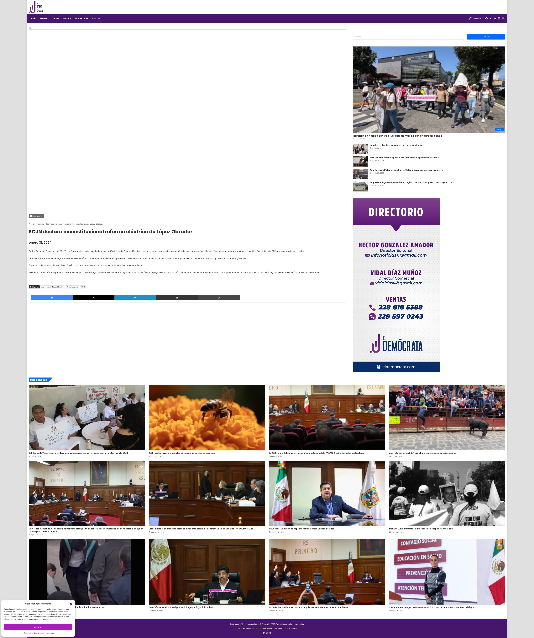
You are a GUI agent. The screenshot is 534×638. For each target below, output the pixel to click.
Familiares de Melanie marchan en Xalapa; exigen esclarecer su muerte (406, 170)
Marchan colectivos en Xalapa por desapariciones (396, 145)
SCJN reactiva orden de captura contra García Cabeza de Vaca (301, 528)
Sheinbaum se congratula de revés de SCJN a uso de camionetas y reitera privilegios (432, 607)
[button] (71, 603)
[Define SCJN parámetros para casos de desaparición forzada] (447, 493)
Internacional (81, 18)
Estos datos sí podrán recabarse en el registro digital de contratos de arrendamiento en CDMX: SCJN (201, 528)
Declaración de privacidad (34, 633)
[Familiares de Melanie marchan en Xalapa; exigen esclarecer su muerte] (360, 174)
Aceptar (38, 627)
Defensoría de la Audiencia (285, 628)
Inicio (33, 18)
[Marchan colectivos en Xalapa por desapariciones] (360, 149)
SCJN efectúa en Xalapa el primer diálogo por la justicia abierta (181, 607)
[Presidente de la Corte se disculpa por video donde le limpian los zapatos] (87, 571)
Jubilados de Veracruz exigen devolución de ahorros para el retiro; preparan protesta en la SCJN (78, 453)
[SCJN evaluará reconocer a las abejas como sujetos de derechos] (207, 417)
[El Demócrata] (36, 7)
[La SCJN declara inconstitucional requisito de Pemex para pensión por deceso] (327, 571)
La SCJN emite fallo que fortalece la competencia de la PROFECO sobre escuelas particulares (316, 453)
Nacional (67, 18)
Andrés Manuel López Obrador (52, 287)
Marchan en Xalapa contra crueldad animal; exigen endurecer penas (397, 135)
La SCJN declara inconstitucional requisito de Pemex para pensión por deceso (309, 607)
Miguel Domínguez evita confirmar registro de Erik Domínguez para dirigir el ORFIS (412, 182)
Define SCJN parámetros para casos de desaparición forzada (421, 528)
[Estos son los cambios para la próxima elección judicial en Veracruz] (360, 161)
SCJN (83, 287)
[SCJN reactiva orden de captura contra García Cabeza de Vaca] (327, 493)
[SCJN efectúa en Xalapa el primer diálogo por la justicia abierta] (207, 571)
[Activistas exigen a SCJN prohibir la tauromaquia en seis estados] (447, 417)
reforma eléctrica (72, 287)
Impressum (50, 633)
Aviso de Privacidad (246, 628)
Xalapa (55, 18)
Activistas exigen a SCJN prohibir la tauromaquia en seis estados (422, 453)
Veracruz (44, 18)
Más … (95, 18)
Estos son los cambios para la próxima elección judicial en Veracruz (404, 157)
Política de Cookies (264, 628)
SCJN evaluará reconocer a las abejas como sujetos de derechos (182, 453)
